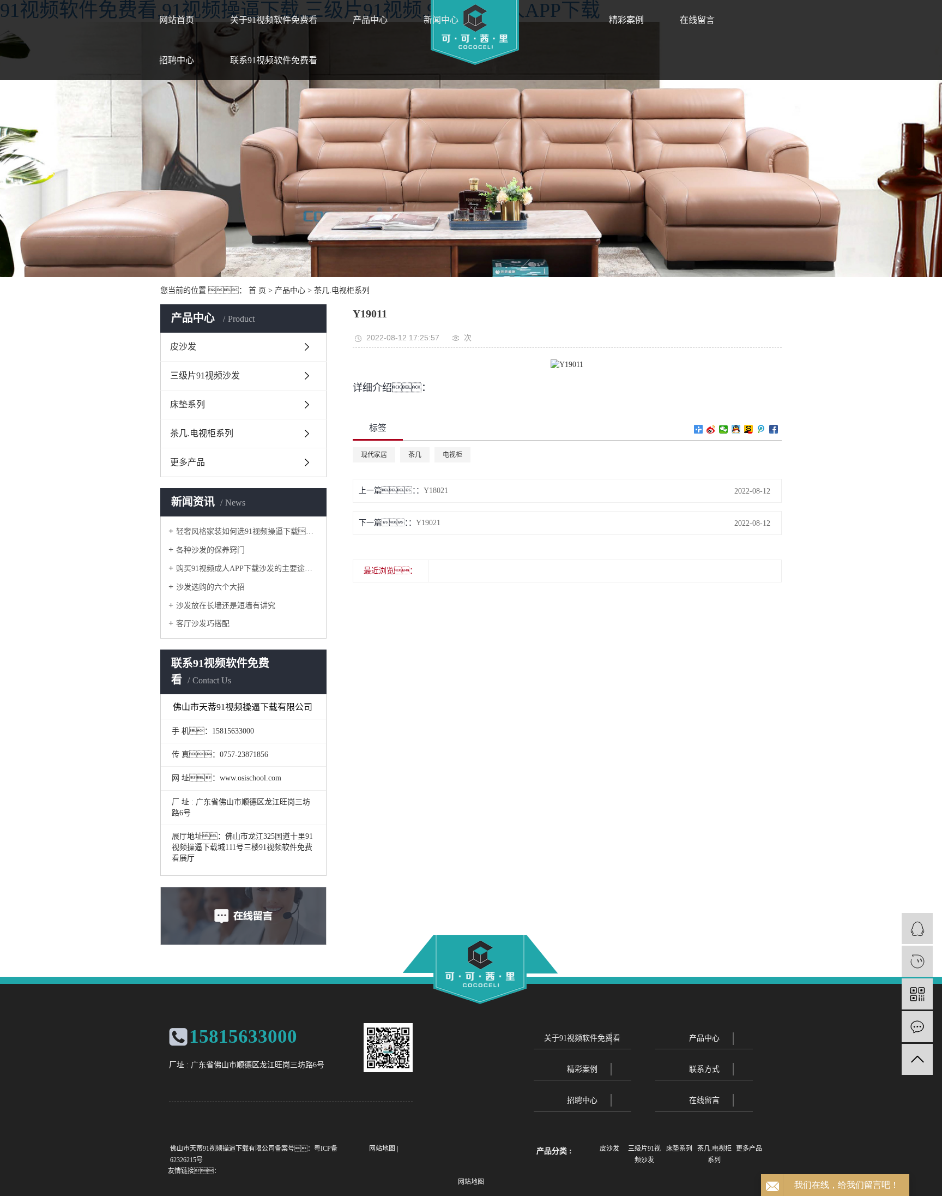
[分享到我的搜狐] (748, 429)
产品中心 (370, 20)
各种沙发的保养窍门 (210, 550)
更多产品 (187, 462)
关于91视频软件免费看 (273, 20)
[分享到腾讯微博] (761, 429)
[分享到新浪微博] (711, 429)
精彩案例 (626, 20)
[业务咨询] (917, 928)
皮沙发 (183, 346)
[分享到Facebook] (773, 429)
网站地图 (382, 1148)
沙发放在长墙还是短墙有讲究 (225, 606)
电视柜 (452, 455)
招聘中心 (582, 1100)
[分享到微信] (723, 429)
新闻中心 (441, 20)
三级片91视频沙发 (205, 375)
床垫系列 (187, 404)
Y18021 (436, 490)
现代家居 (374, 455)
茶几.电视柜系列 (342, 290)
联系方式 (704, 1069)
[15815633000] (917, 961)
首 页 (257, 290)
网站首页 (176, 20)
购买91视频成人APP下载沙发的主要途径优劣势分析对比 (247, 568)
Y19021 (428, 523)
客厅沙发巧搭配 (203, 624)
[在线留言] (917, 1026)
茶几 (414, 455)
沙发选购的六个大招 (210, 587)
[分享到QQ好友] (736, 429)
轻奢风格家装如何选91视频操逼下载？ (247, 531)
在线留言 (697, 20)
